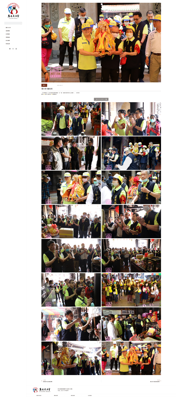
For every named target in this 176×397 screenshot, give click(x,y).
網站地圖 (73, 395)
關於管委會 (39, 395)
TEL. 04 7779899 (63, 390)
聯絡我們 (56, 395)
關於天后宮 (8, 27)
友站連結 (90, 395)
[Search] (21, 23)
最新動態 (8, 30)
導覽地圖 (8, 37)
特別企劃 (8, 43)
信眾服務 (8, 34)
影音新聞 (8, 40)
